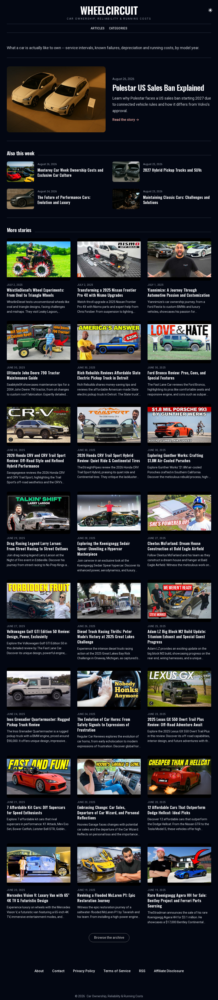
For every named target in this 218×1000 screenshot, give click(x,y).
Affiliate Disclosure (169, 971)
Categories (118, 28)
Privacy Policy (84, 971)
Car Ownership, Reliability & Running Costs (115, 996)
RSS (142, 971)
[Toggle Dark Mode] (210, 10)
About (39, 971)
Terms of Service (117, 971)
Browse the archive (109, 938)
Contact (58, 971)
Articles (98, 28)
